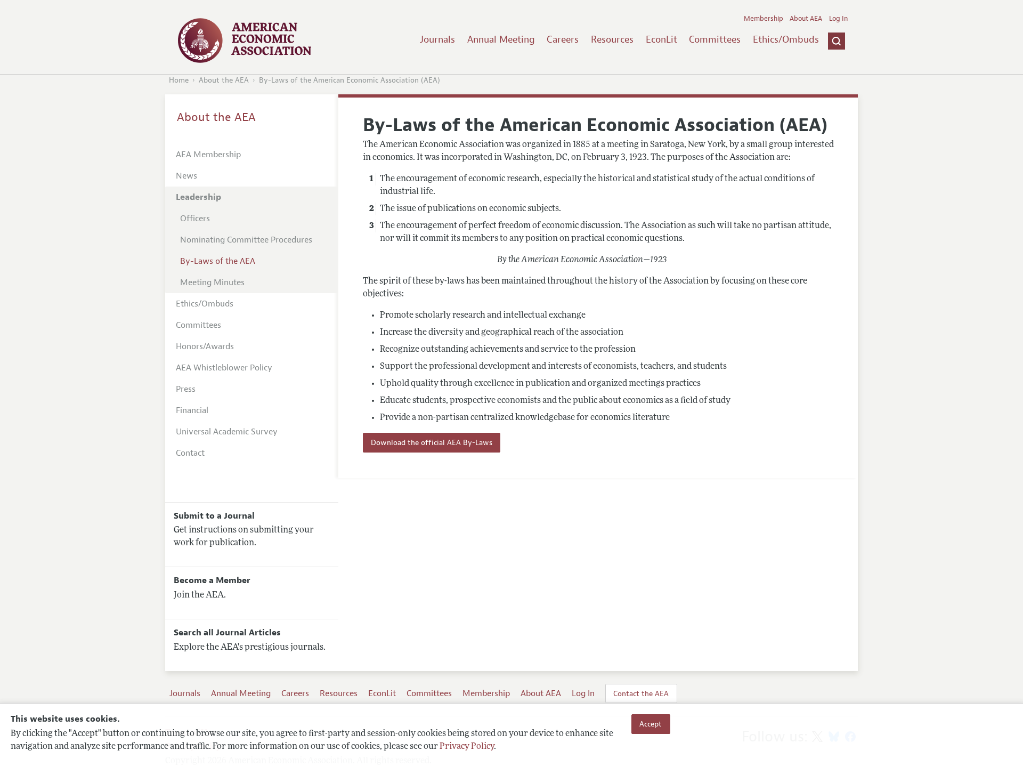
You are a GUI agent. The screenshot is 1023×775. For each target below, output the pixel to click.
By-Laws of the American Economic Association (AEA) (349, 80)
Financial (192, 410)
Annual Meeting (501, 39)
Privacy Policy (467, 746)
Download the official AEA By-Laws (431, 442)
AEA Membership (208, 154)
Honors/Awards (205, 346)
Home (179, 80)
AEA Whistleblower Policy (224, 367)
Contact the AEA (641, 693)
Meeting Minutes (212, 282)
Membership (763, 18)
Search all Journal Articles (227, 632)
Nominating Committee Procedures (246, 240)
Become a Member (212, 580)
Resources (612, 39)
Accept (650, 724)
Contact (190, 453)
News (186, 176)
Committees (715, 39)
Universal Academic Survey (227, 431)
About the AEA (224, 80)
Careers (563, 39)
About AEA (806, 18)
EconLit (661, 39)
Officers (195, 218)
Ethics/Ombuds (786, 39)
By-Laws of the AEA (217, 261)
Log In (838, 18)
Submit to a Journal (214, 516)
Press (186, 389)
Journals (437, 39)
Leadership (198, 197)
